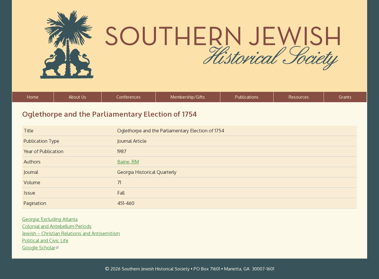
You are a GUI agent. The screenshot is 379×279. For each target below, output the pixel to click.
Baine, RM (128, 162)
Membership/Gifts (188, 97)
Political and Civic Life (45, 240)
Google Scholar (40, 248)
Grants (345, 97)
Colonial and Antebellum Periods (56, 226)
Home (32, 97)
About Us (77, 97)
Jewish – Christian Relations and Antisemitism (71, 233)
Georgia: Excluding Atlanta (50, 219)
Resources (299, 97)
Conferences (128, 97)
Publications (246, 97)
